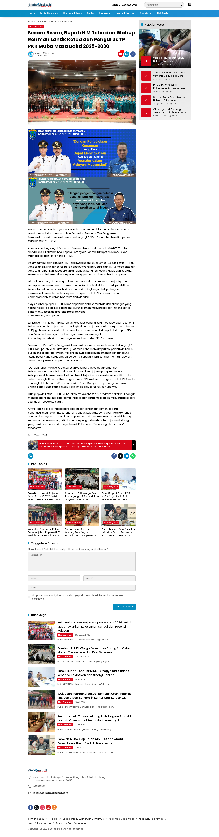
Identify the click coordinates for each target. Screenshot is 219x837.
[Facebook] (114, 456)
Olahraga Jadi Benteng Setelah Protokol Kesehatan (169, 111)
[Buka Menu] (189, 5)
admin (38, 53)
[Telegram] (126, 456)
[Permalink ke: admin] (31, 54)
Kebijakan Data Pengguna (70, 823)
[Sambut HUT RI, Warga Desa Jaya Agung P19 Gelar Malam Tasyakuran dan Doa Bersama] (82, 479)
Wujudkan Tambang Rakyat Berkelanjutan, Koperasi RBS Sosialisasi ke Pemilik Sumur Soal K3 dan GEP (44, 532)
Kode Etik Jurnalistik (39, 823)
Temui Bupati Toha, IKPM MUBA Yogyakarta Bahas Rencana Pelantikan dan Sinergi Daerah (116, 496)
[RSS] (54, 807)
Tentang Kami (36, 818)
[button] (181, 4)
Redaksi (53, 818)
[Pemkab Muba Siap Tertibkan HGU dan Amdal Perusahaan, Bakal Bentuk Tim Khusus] (118, 515)
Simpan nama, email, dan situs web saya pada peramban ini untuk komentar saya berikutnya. (78, 597)
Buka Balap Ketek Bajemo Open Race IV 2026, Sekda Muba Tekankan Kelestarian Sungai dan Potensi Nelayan (44, 496)
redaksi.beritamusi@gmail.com (50, 792)
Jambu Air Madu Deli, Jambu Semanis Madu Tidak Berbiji (169, 74)
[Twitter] (120, 456)
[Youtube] (48, 807)
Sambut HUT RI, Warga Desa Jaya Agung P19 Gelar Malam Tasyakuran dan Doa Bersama (82, 496)
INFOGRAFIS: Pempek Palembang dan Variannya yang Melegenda (169, 86)
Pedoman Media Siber (121, 818)
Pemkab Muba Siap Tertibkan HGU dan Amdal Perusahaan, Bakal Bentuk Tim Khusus (118, 532)
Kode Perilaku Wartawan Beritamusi (83, 818)
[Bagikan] (133, 54)
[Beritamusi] (40, 4)
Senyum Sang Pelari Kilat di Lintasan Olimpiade (169, 99)
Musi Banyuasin (36, 26)
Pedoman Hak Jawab (151, 818)
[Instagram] (42, 807)
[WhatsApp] (133, 456)
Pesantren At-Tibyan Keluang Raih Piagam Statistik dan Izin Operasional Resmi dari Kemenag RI (82, 532)
